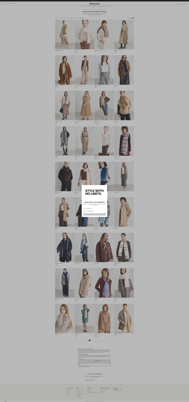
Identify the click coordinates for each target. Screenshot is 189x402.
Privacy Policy (91, 211)
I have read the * (88, 211)
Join (94, 214)
